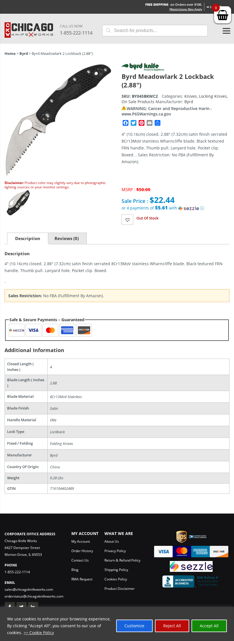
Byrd (23, 53)
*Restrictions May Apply (185, 9)
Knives (190, 96)
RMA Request (81, 579)
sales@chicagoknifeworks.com (29, 589)
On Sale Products (138, 101)
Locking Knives (213, 96)
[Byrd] (143, 69)
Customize (134, 625)
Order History (82, 550)
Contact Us (80, 560)
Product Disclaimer (119, 588)
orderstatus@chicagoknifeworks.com (34, 596)
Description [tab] (27, 238)
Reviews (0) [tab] (67, 238)
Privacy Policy (115, 550)
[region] (117, 624)
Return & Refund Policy (122, 560)
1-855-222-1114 (76, 33)
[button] (175, 208)
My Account (80, 541)
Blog (74, 569)
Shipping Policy (116, 569)
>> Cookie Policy (39, 632)
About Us (111, 541)
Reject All (172, 625)
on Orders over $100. (173, 4)
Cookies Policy (115, 579)
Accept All (209, 625)
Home (10, 53)
